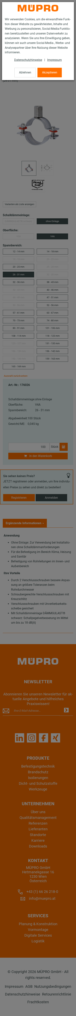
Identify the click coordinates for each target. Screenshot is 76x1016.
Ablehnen (25, 72)
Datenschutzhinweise (28, 60)
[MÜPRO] (38, 8)
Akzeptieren (49, 72)
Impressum (54, 60)
